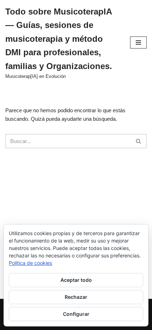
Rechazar (76, 297)
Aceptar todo (76, 280)
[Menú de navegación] (138, 42)
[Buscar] (139, 141)
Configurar (76, 314)
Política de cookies (30, 263)
